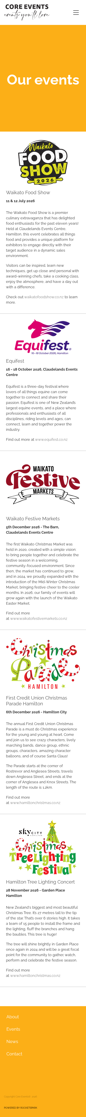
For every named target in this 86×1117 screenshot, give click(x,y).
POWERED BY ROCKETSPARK (20, 1107)
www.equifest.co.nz (51, 439)
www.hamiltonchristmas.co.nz (35, 802)
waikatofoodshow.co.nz (44, 296)
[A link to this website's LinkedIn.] (10, 1069)
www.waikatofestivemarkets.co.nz (38, 618)
